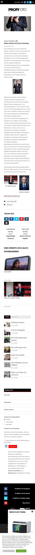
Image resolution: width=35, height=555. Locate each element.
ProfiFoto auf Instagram (22, 489)
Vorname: (7, 395)
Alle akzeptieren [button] (21, 551)
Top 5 (7, 317)
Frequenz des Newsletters (12, 417)
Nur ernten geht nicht (18, 347)
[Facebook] (27, 2)
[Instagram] (24, 2)
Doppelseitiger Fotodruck (10, 236)
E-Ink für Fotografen (18, 330)
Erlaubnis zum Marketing (11, 428)
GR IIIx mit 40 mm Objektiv (25, 236)
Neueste (14, 317)
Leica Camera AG (11, 201)
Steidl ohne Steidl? (17, 355)
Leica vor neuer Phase (12, 298)
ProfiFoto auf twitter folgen (21, 498)
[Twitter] (30, 2)
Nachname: (7, 402)
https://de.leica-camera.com (12, 196)
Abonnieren (26, 503)
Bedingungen (12, 473)
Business (9, 205)
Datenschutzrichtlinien (14, 471)
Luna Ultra (7, 272)
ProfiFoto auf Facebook (22, 493)
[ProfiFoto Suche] (33, 2)
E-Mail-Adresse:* (9, 410)
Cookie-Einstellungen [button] (8, 551)
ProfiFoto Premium (17, 322)
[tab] (7, 317)
